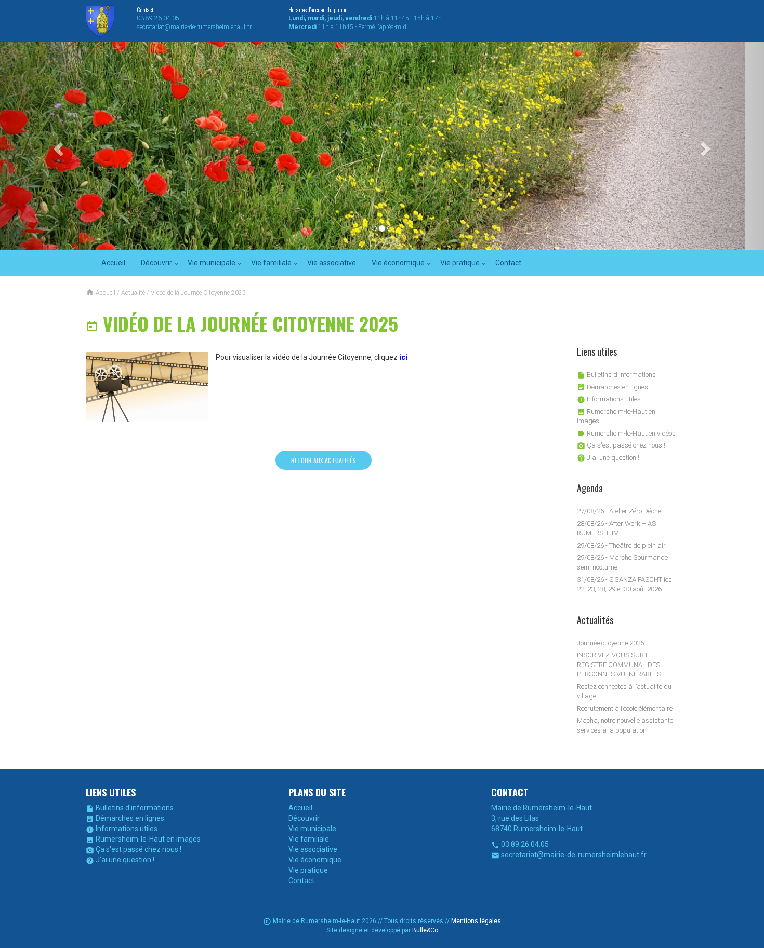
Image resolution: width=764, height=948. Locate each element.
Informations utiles (609, 399)
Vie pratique (460, 263)
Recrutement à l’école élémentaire (625, 708)
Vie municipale (211, 263)
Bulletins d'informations (616, 374)
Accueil (113, 263)
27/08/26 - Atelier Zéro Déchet (620, 511)
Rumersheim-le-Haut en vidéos (626, 433)
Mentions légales (476, 921)
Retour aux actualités (323, 460)
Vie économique (398, 263)
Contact (508, 263)
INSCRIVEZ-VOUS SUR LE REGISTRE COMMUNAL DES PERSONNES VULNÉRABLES (619, 664)
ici (403, 357)
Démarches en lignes (612, 387)
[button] (57, 146)
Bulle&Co (425, 930)
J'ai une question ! (608, 458)
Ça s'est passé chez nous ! (621, 445)
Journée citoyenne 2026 (610, 643)
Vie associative (331, 263)
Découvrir (156, 263)
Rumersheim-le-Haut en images (143, 839)
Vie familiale (271, 263)
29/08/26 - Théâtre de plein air (621, 545)
